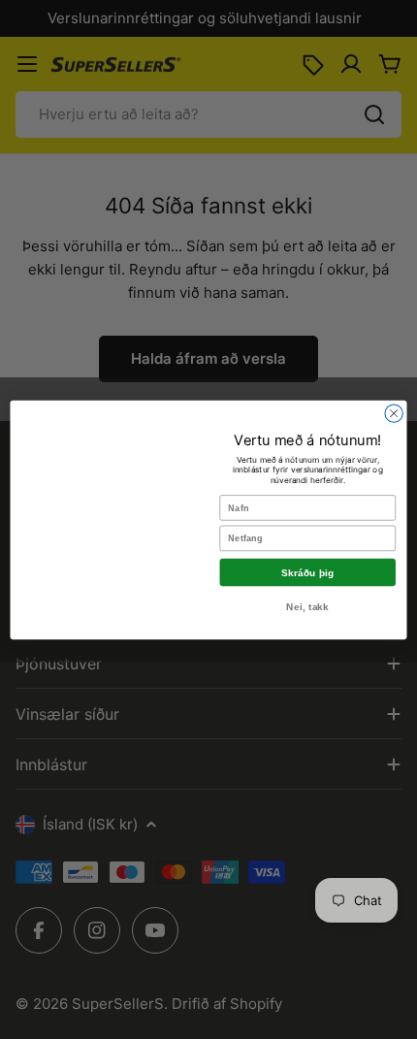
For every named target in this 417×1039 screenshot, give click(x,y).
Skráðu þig (307, 572)
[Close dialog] (393, 412)
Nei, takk (307, 607)
